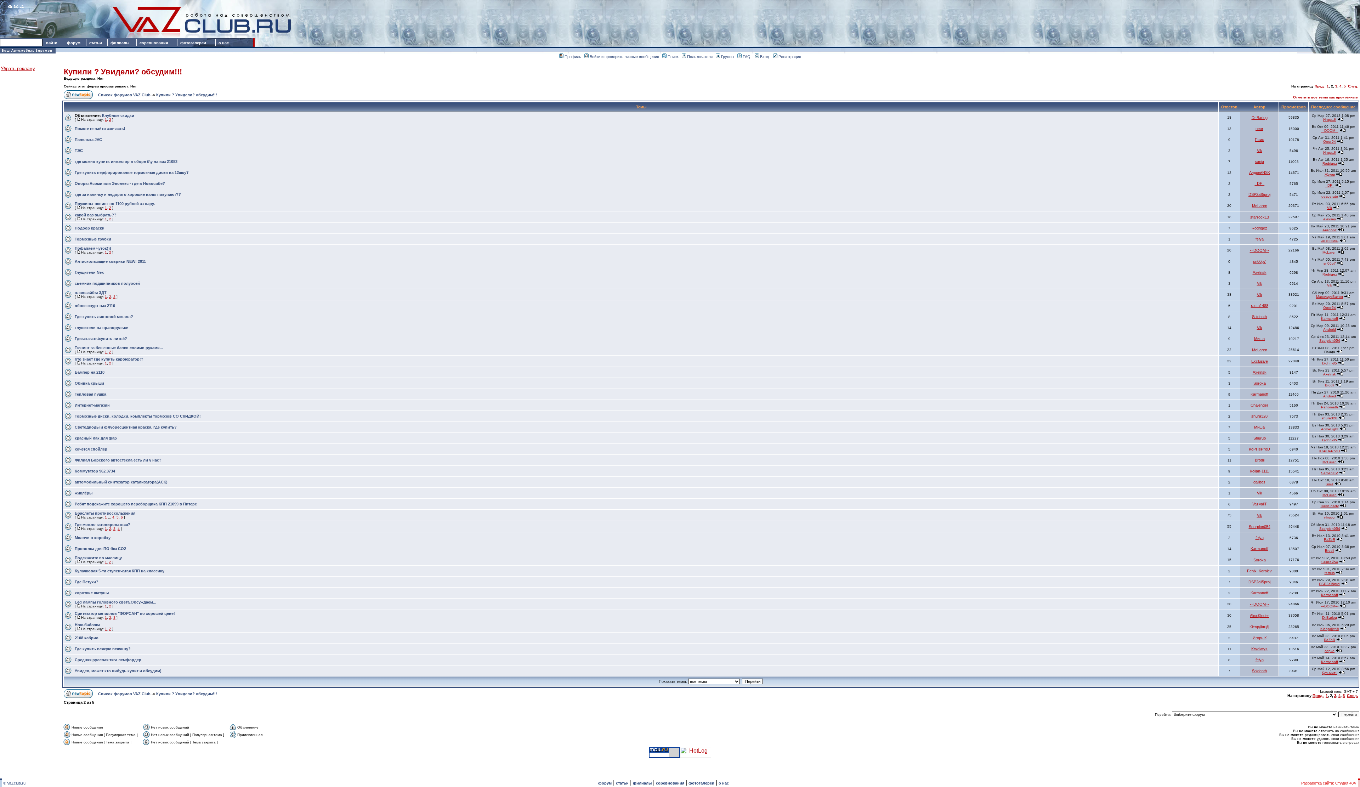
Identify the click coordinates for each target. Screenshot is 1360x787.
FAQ (746, 57)
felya (1260, 239)
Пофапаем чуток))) (93, 248)
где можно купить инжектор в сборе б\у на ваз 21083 (126, 161)
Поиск (673, 57)
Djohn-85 (1329, 363)
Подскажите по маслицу (98, 558)
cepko (1329, 651)
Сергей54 (1329, 562)
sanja (1259, 161)
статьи (95, 43)
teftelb (1330, 573)
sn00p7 (1259, 261)
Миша (1259, 338)
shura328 (1259, 416)
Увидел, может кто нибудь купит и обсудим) (118, 671)
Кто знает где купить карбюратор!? (109, 359)
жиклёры (83, 493)
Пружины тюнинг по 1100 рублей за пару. (115, 204)
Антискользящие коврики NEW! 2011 (110, 261)
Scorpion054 (1329, 340)
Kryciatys (1259, 649)
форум (73, 43)
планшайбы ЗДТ (91, 292)
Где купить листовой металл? (104, 317)
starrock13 (1259, 217)
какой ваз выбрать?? (96, 215)
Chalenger (1259, 405)
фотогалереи (194, 43)
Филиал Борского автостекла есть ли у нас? (118, 460)
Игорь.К (1329, 119)
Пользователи (700, 57)
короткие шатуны (92, 593)
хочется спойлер (91, 449)
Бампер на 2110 (89, 372)
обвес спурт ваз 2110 (95, 306)
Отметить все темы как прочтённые (1325, 97)
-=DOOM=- (1329, 130)
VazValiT (1259, 504)
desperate (1329, 196)
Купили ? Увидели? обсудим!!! (123, 71)
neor (1259, 128)
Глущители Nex (89, 272)
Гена (1329, 484)
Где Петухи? (86, 582)
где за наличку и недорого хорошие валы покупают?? (128, 194)
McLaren (1259, 206)
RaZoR (1329, 540)
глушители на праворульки (102, 327)
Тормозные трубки (93, 239)
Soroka (1259, 383)
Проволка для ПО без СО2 (100, 549)
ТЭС (79, 150)
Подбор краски (89, 228)
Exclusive (1259, 361)
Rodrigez (1329, 163)
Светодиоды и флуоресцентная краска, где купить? (126, 427)
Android (1329, 330)
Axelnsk (1259, 272)
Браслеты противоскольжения (105, 513)
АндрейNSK (1259, 172)
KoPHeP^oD (1259, 449)
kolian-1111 (1259, 471)
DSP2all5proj (1259, 194)
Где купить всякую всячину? (103, 649)
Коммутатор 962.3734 (95, 471)
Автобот (1329, 230)
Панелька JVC (88, 139)
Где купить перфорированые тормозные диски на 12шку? (132, 172)
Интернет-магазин (92, 405)
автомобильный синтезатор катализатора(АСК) (121, 482)
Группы (727, 57)
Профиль (573, 57)
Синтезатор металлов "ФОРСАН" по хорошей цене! (125, 613)
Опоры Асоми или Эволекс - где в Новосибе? (120, 183)
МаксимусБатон (1329, 297)
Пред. (1320, 86)
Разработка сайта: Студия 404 (1328, 783)
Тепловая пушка (90, 394)
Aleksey (1329, 219)
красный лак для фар (96, 438)
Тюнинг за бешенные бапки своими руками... (119, 348)
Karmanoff (1329, 319)
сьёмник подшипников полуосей (107, 283)
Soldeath (1259, 317)
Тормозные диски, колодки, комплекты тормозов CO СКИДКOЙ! (138, 416)
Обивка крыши (89, 383)
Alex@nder (1259, 615)
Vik (1259, 150)
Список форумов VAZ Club (124, 95)
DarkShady (1330, 506)
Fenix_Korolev (1259, 571)
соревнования (154, 43)
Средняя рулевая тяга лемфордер (108, 660)
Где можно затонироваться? (102, 524)
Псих (1259, 139)
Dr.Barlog (1260, 117)
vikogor (1330, 517)
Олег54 (1329, 141)
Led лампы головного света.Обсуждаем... (115, 602)
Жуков (1330, 174)
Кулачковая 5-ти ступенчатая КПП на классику (119, 571)
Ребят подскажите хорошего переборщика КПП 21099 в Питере (136, 504)
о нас (224, 43)
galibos (1259, 482)
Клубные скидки (118, 115)
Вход (764, 57)
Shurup (1259, 438)
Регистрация (789, 57)
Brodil (1329, 385)
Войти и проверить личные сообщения (624, 57)
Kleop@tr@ (1259, 627)
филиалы (119, 43)
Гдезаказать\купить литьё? (101, 338)
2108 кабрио (86, 638)
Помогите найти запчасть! (100, 128)
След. (1353, 86)
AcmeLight (1329, 429)
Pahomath (1329, 407)
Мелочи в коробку (92, 538)
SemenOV (1329, 473)
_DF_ (1259, 183)
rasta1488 (1259, 306)
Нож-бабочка (87, 625)
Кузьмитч (1329, 673)
